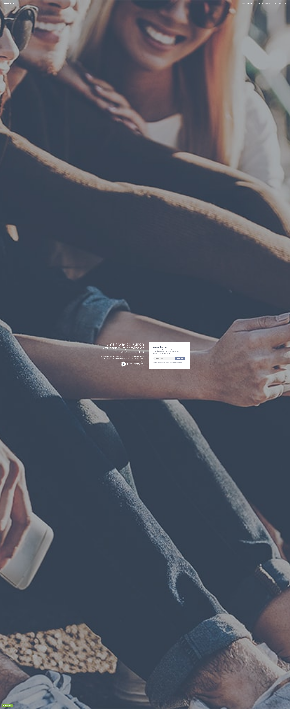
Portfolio (267, 3)
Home (243, 3)
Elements (260, 3)
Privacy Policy (156, 364)
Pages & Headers (251, 3)
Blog (274, 3)
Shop (279, 3)
